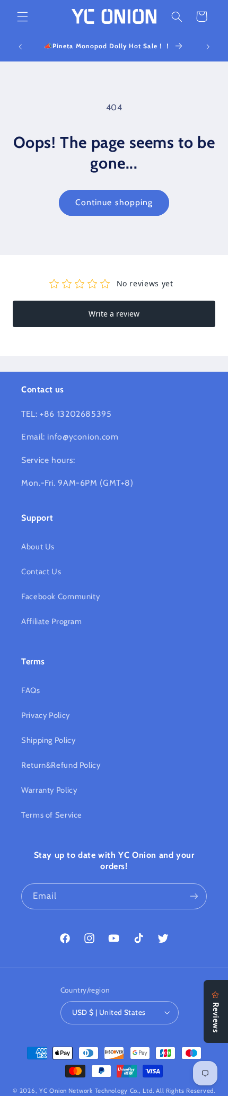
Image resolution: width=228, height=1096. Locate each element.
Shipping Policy (48, 740)
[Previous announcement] (20, 46)
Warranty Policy (49, 790)
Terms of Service (51, 815)
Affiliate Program (51, 621)
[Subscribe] (194, 896)
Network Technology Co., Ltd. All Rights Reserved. (141, 1090)
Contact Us (41, 571)
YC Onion (53, 1090)
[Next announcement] (208, 46)
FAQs (30, 690)
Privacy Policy (45, 715)
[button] (22, 16)
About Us (38, 546)
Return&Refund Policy (61, 765)
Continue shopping (114, 202)
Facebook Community (60, 596)
